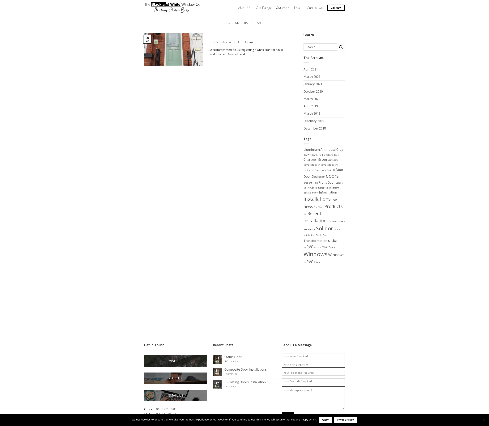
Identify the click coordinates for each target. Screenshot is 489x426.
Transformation (315, 241)
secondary (339, 221)
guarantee (323, 187)
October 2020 (313, 91)
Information (328, 192)
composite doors (329, 165)
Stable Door (322, 235)
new (334, 199)
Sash (331, 221)
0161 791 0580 (166, 409)
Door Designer (314, 176)
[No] (484, 421)
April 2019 (311, 106)
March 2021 (312, 77)
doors (332, 176)
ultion (333, 240)
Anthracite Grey (332, 149)
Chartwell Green (315, 159)
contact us (309, 170)
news (308, 206)
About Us (244, 8)
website (318, 247)
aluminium (312, 149)
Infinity (315, 192)
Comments (231, 361)
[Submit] (341, 47)
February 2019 (314, 121)
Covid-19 (331, 170)
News (298, 8)
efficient (308, 182)
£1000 (317, 262)
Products (334, 206)
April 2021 (311, 69)
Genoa (313, 187)
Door (339, 170)
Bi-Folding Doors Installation (245, 382)
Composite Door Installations (245, 369)
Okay (325, 419)
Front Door (327, 182)
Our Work (282, 8)
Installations (317, 198)
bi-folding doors (331, 155)
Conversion (320, 170)
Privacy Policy (345, 419)
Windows (315, 254)
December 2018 (315, 128)
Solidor (324, 228)
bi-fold (319, 155)
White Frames (329, 247)
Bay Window (310, 155)
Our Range (263, 8)
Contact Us (314, 8)
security (309, 229)
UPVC (308, 246)
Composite (333, 160)
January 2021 (313, 84)
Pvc (305, 214)
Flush (315, 182)
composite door (312, 165)
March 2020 (312, 99)
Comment (230, 374)
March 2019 (312, 113)
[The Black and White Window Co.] (173, 7)
